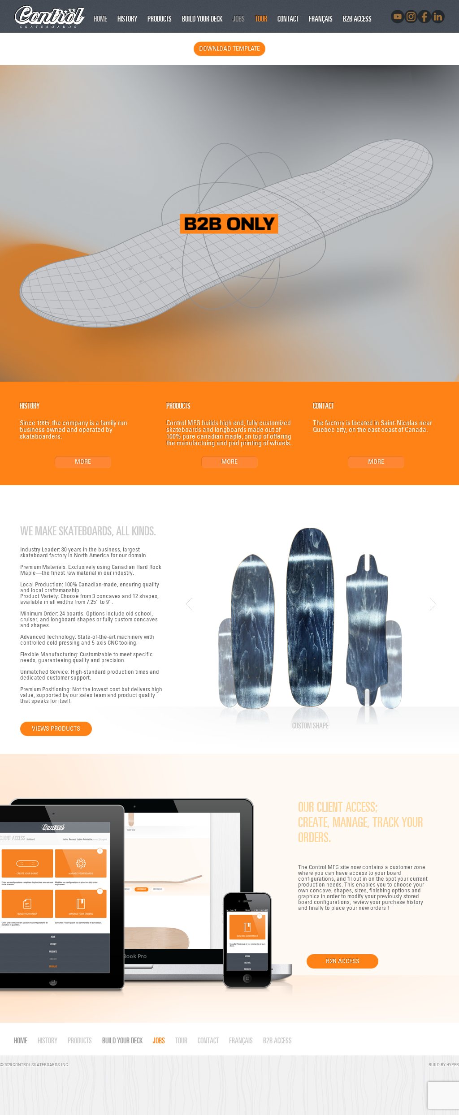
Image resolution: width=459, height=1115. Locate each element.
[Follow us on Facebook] (424, 16)
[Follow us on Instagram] (411, 16)
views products (56, 728)
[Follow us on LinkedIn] (438, 16)
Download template (229, 48)
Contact (288, 18)
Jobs (239, 18)
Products (159, 18)
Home (100, 18)
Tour (261, 18)
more (83, 461)
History (127, 18)
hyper (452, 1064)
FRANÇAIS (321, 18)
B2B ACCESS (357, 18)
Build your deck (202, 18)
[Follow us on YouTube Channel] (397, 16)
